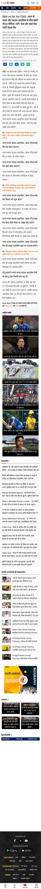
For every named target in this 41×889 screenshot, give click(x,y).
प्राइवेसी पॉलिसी (25, 878)
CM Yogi (34, 866)
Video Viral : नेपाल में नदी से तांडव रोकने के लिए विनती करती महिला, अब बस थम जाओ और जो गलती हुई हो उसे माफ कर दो (19, 556)
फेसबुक (6, 306)
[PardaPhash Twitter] (20, 842)
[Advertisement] (20, 808)
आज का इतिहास (9, 870)
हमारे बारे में (15, 875)
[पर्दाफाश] (7, 4)
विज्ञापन (15, 878)
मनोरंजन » (5, 700)
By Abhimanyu (7, 60)
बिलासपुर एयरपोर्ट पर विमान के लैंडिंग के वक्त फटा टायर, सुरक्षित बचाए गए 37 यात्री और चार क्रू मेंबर (19, 485)
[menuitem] (7, 8)
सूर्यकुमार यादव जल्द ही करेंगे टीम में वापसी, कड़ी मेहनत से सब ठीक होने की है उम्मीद (18, 537)
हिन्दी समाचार (4, 12)
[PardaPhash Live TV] (32, 3)
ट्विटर (17, 306)
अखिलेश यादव (33, 870)
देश (19, 8)
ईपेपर (20, 861)
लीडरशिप (31, 875)
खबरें (16, 857)
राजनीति (32, 8)
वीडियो (23, 857)
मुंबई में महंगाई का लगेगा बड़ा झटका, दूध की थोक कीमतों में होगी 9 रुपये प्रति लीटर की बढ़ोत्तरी (18, 563)
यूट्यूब (11, 306)
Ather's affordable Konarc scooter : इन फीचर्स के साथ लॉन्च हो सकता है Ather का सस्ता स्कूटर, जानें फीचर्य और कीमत (20, 504)
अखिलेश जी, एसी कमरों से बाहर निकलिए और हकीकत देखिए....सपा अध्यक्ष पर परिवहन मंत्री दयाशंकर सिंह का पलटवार (19, 135)
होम (7, 8)
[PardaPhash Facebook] (15, 842)
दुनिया (25, 8)
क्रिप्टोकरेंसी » (6, 735)
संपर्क (23, 875)
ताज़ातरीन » (5, 461)
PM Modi (24, 866)
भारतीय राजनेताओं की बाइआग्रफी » (13, 572)
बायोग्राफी (12, 861)
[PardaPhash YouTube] (26, 842)
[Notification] (28, 4)
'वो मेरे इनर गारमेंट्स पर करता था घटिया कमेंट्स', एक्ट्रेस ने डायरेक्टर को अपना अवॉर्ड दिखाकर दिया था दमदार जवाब (20, 513)
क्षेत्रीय (13, 8)
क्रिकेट (13, 12)
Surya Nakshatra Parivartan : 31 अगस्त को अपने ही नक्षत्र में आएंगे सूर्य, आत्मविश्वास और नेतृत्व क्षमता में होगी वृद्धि (19, 522)
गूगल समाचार (29, 861)
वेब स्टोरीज (32, 857)
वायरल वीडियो (21, 870)
